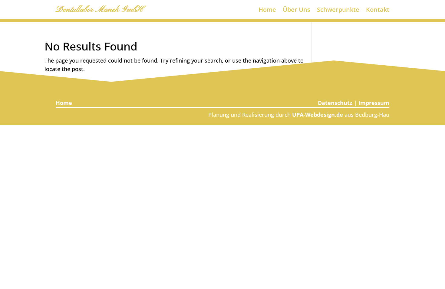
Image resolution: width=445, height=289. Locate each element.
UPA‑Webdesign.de (317, 114)
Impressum (373, 102)
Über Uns (296, 11)
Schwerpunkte (338, 11)
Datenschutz (335, 102)
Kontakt (377, 11)
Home (267, 11)
